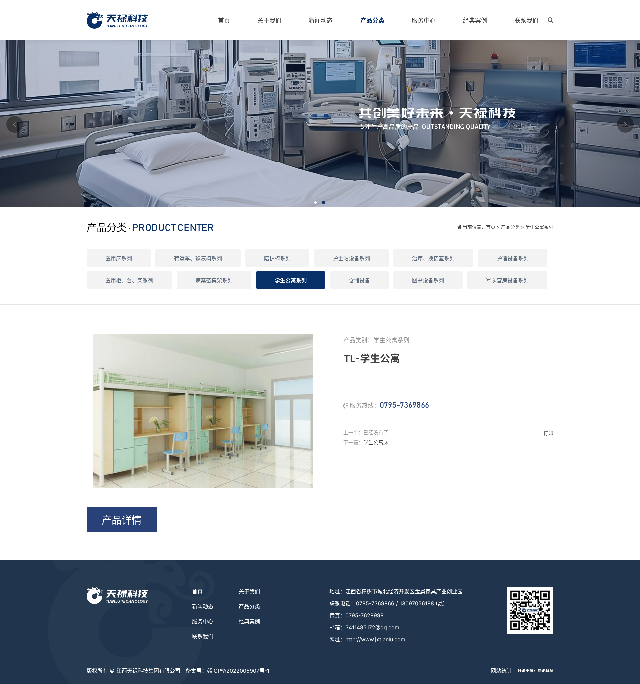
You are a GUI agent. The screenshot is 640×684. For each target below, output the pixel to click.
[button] (316, 203)
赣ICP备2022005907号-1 (238, 670)
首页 (224, 20)
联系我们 (526, 20)
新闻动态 (321, 20)
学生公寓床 (375, 442)
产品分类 (372, 20)
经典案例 (475, 20)
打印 (548, 433)
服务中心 (424, 20)
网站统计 (501, 670)
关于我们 (269, 20)
